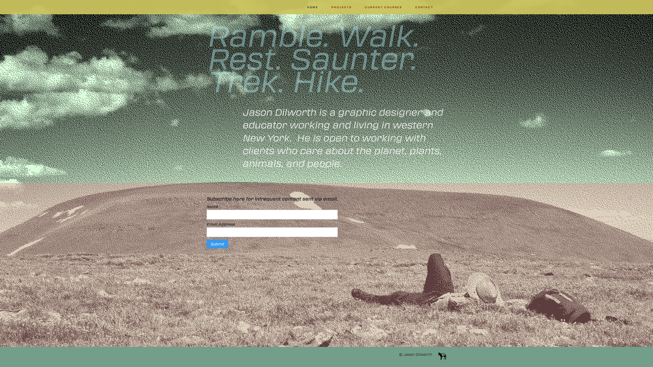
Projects (341, 7)
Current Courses (383, 7)
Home (312, 7)
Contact (424, 7)
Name (212, 206)
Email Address (221, 224)
